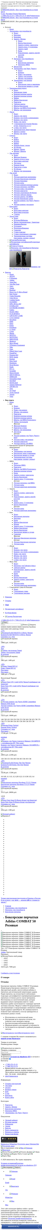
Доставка (8, 14)
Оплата (15, 14)
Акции (7, 1126)
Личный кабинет (11, 1120)
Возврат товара (10, 1089)
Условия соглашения (8, 1163)
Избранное (9, 1124)
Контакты (22, 14)
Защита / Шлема (11, 1107)
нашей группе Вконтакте (10, 1038)
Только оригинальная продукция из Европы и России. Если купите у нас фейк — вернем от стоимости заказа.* (21, 900)
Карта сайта (9, 1097)
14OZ (5, 963)
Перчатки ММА (11, 1111)
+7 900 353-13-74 (11, 1066)
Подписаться (6, 1054)
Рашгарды (9, 1105)
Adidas (3, 952)
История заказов (11, 1122)
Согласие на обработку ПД (27, 1165)
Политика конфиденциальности (12, 1164)
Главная (8, 906)
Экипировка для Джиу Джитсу (16, 1113)
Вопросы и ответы (12, 1132)
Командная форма (11, 1134)
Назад (11, 29)
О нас (3, 14)
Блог (7, 1091)
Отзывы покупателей (13, 1084)
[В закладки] (2, 641)
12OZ (5, 960)
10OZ (5, 958)
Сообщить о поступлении (10, 973)
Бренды (8, 1128)
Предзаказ (4, 672)
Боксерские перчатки (13, 1109)
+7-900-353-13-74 (7, 16)
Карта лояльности (11, 1130)
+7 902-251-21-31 (20, 16)
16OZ (5, 965)
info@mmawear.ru (33, 16)
